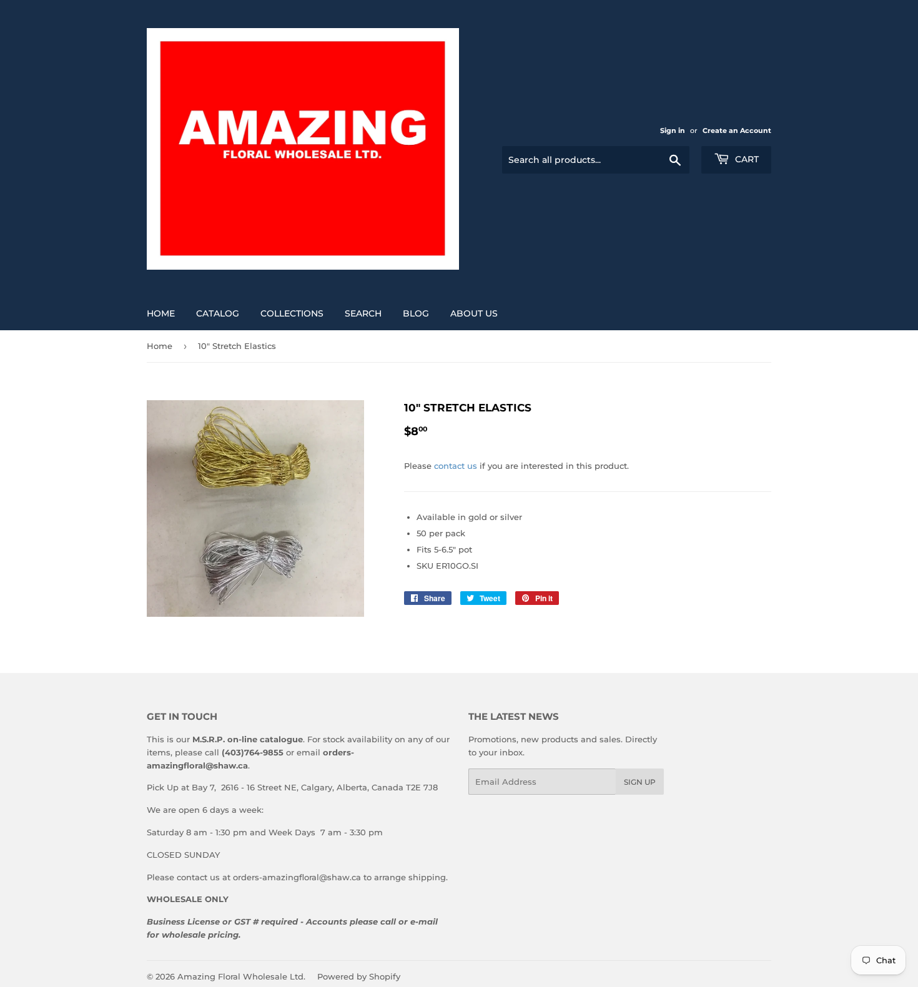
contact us (455, 466)
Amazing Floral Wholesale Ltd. (241, 976)
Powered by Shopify (358, 976)
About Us (474, 313)
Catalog (217, 313)
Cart (746, 159)
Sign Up (640, 782)
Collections (291, 313)
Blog (416, 313)
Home (161, 313)
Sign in (672, 130)
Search (363, 313)
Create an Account (737, 130)
